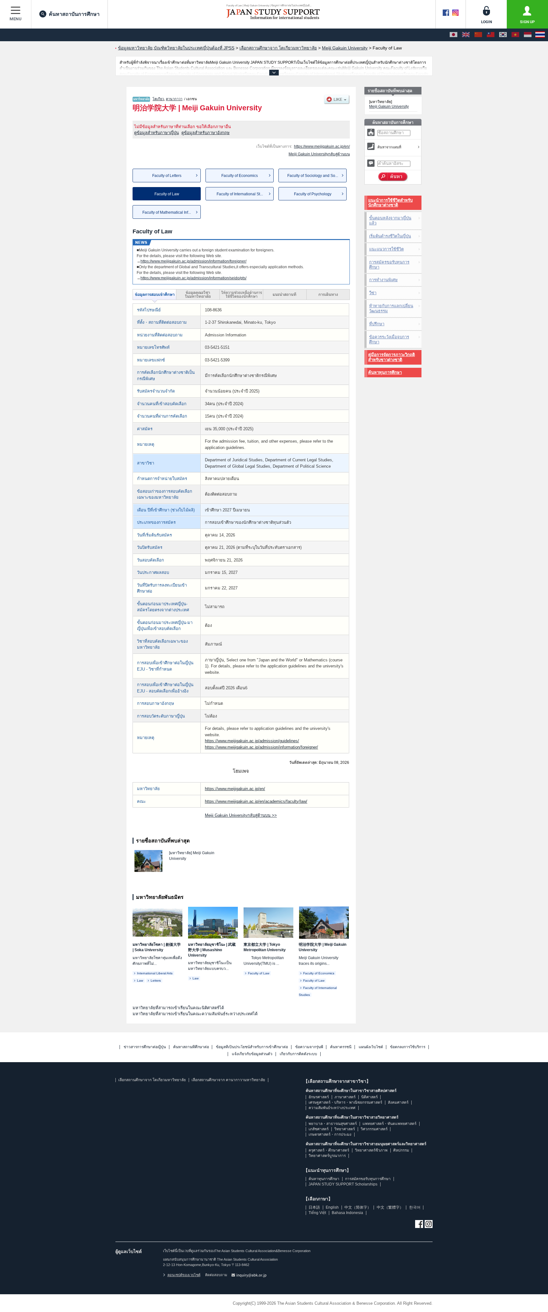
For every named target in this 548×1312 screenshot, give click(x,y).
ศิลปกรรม (401, 1150)
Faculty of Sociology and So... (312, 175)
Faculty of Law (258, 973)
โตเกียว (158, 99)
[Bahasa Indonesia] (527, 34)
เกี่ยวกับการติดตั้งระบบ (298, 1054)
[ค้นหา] (393, 176)
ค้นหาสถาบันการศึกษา (74, 14)
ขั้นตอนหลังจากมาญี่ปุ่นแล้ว (390, 220)
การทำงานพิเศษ (383, 279)
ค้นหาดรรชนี (340, 1047)
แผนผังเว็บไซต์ (371, 1047)
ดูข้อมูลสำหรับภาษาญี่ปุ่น (156, 132)
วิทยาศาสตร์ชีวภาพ (371, 1150)
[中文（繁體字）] (490, 34)
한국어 (415, 1207)
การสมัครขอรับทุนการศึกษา (389, 265)
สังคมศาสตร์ (398, 1102)
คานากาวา (174, 99)
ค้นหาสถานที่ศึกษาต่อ (191, 1047)
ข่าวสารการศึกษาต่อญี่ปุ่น (145, 1047)
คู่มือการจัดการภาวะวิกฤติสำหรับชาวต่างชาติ (391, 357)
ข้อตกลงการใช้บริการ (407, 1047)
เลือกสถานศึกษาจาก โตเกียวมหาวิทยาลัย (152, 1080)
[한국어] (503, 34)
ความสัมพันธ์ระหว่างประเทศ (332, 1108)
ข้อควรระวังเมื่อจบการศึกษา (389, 339)
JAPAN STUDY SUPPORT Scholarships (343, 1184)
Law (140, 980)
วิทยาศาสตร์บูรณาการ (327, 1155)
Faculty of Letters (166, 175)
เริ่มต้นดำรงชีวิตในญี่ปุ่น (390, 236)
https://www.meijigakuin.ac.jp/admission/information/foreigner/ (193, 261)
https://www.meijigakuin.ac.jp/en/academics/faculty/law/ (256, 801)
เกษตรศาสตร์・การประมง (330, 1134)
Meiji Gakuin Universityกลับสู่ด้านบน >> (241, 815)
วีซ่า (372, 292)
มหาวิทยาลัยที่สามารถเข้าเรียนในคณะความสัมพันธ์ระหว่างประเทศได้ (195, 1013)
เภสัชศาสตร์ (319, 1129)
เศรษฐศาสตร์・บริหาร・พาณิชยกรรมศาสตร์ (345, 1102)
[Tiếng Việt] (515, 34)
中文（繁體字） (390, 1207)
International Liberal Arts (155, 973)
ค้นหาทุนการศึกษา (385, 372)
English (332, 1207)
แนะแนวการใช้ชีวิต (386, 249)
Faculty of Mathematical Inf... (166, 212)
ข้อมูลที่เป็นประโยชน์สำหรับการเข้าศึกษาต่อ (252, 1047)
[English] (466, 34)
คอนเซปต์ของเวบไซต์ (183, 1275)
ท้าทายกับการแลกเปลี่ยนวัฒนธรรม (391, 308)
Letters (156, 980)
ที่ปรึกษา (376, 324)
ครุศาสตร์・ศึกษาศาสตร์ (329, 1150)
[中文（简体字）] (478, 34)
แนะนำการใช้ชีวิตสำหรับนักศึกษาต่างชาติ (390, 203)
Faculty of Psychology (312, 194)
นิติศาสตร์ (369, 1097)
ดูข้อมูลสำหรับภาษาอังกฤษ (205, 132)
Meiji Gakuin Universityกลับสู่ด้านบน (319, 154)
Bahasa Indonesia (347, 1213)
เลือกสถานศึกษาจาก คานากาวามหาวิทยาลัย (228, 1080)
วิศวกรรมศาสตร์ (374, 1129)
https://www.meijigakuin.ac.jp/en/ (322, 146)
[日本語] (453, 34)
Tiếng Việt (317, 1213)
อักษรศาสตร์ (319, 1097)
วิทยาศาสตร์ (344, 1129)
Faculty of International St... (240, 194)
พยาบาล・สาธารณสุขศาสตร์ (333, 1123)
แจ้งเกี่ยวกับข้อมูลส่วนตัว (252, 1054)
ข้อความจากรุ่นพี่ (309, 1047)
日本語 (314, 1207)
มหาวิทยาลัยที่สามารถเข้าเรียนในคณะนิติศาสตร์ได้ (178, 1007)
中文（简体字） (357, 1207)
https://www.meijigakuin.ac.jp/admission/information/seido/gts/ (193, 278)
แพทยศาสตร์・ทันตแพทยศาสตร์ (389, 1123)
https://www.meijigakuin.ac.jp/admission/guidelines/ (252, 740)
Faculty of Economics (239, 175)
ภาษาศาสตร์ (345, 1097)
